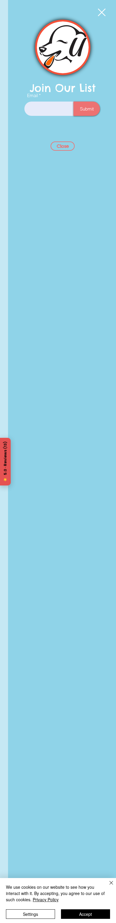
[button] (102, 12)
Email (32, 95)
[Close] (108, 886)
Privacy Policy (46, 899)
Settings (30, 914)
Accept (85, 914)
